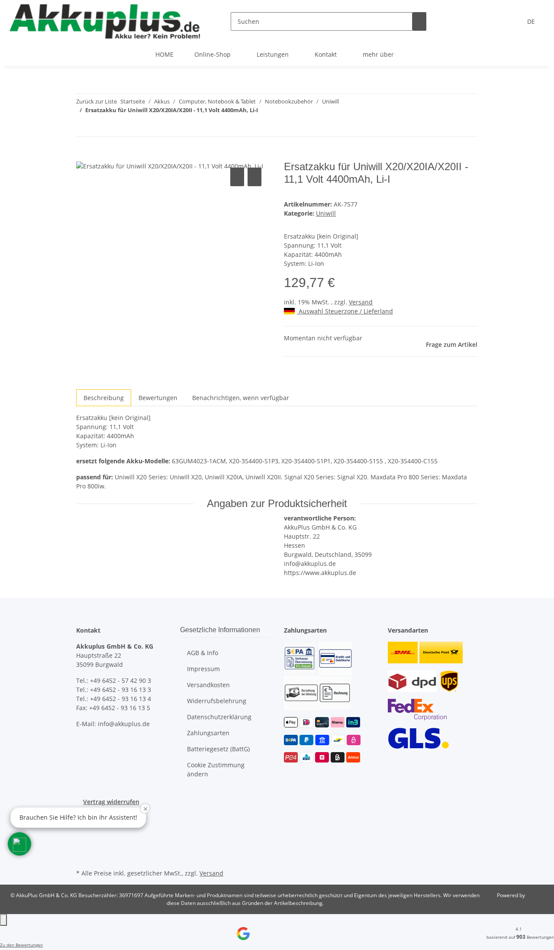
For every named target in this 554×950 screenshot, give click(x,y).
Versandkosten (208, 685)
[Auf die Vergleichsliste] (237, 177)
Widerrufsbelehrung (216, 701)
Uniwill (326, 213)
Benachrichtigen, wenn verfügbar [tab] (240, 398)
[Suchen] (419, 21)
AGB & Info (202, 653)
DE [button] (532, 21)
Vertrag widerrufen (111, 802)
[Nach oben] (3, 920)
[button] (19, 843)
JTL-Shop (536, 895)
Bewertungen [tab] (157, 398)
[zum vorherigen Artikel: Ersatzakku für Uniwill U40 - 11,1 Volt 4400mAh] (83, 127)
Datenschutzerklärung (219, 717)
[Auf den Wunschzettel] (254, 177)
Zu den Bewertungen (21, 945)
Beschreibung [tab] (104, 398)
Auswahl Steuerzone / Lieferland (345, 311)
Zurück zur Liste (96, 101)
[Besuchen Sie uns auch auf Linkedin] (83, 857)
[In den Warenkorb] (83, 156)
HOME (164, 54)
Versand (361, 302)
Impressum (203, 669)
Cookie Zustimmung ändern (216, 769)
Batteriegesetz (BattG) (218, 749)
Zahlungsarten (208, 733)
